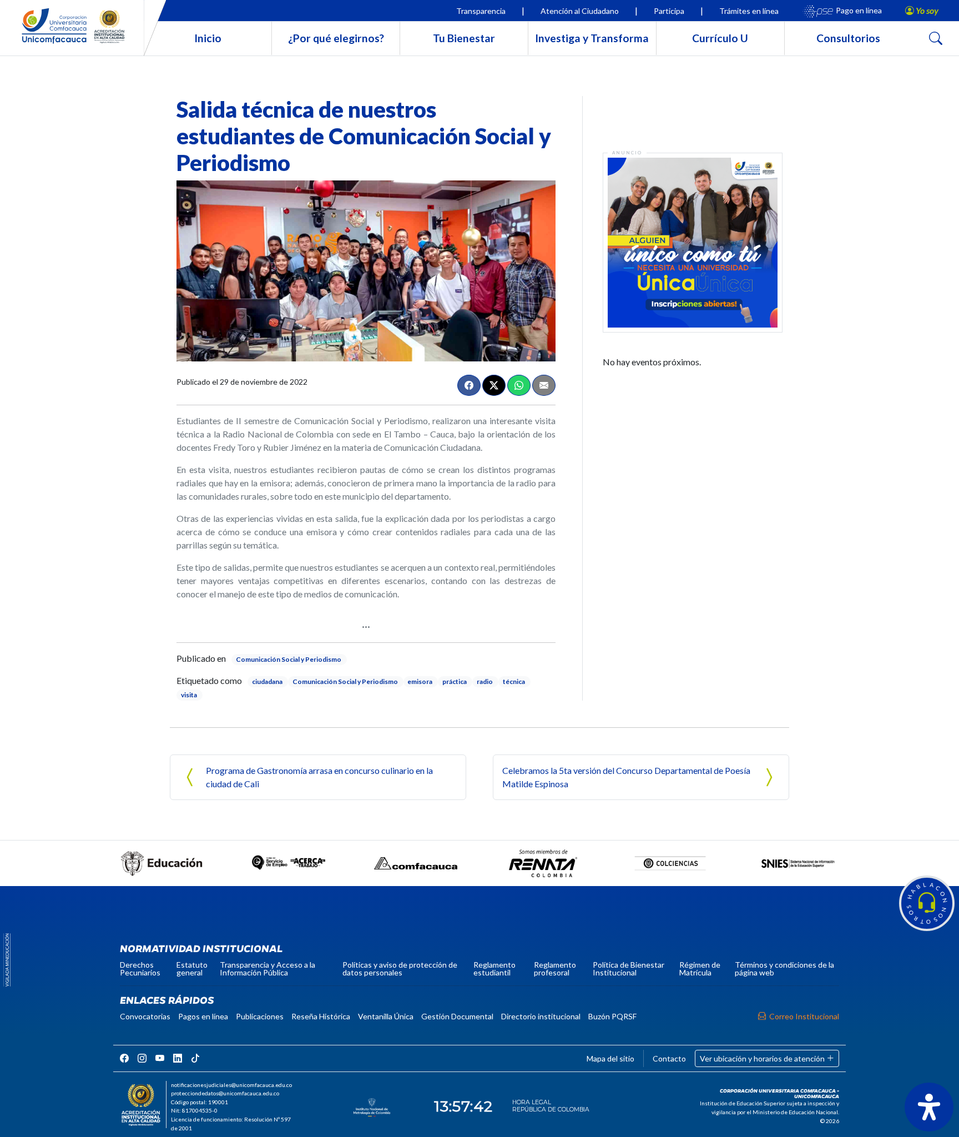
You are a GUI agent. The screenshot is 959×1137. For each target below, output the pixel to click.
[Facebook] (469, 385)
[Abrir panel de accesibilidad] (929, 1107)
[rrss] (124, 1058)
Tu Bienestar (464, 38)
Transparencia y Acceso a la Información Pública (267, 968)
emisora (419, 681)
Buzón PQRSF (612, 1016)
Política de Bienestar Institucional (628, 968)
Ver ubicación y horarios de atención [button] (763, 1058)
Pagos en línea (203, 1016)
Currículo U (720, 38)
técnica (514, 681)
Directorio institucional (541, 1016)
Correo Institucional (804, 1016)
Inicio (207, 38)
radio (485, 681)
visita (189, 695)
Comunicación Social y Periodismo (288, 659)
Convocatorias (145, 1016)
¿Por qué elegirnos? (336, 38)
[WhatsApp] (519, 385)
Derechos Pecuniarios (140, 968)
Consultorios (848, 38)
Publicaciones (260, 1016)
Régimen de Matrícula (699, 968)
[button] (927, 903)
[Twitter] (494, 385)
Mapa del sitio (610, 1058)
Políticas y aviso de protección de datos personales (399, 968)
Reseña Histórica (320, 1016)
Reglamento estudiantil (494, 968)
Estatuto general (192, 968)
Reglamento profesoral (555, 968)
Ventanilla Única (385, 1016)
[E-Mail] (544, 385)
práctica (454, 681)
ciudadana (267, 681)
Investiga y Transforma (592, 38)
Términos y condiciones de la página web (784, 968)
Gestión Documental (457, 1016)
